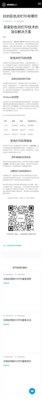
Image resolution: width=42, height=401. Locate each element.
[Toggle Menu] (39, 4)
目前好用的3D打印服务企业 (17, 320)
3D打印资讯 (20, 21)
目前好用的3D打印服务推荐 (17, 279)
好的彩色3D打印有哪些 (14, 245)
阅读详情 (6, 283)
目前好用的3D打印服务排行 (17, 361)
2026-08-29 (9, 274)
